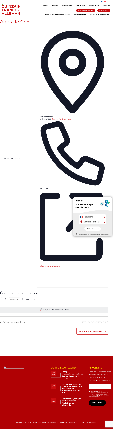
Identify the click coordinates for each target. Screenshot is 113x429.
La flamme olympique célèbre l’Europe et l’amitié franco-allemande (71, 402)
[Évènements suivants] (5, 299)
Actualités (80, 6)
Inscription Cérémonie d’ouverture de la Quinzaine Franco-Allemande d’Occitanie (78, 15)
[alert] (54, 310)
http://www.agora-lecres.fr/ (50, 266)
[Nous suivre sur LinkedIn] (99, 1)
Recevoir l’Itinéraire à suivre (62, 119)
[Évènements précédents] (1, 298)
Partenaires (67, 6)
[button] (109, 1)
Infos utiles (94, 6)
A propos (45, 6)
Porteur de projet (85, 11)
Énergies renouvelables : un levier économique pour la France (72, 375)
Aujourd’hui (14, 299)
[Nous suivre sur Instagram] (95, 1)
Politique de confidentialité (57, 422)
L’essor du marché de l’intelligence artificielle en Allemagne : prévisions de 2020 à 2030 (72, 388)
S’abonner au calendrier (91, 331)
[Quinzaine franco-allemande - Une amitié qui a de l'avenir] (11, 9)
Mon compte (103, 11)
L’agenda (54, 6)
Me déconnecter (92, 422)
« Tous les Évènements (10, 159)
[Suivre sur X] (97, 1)
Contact (106, 6)
